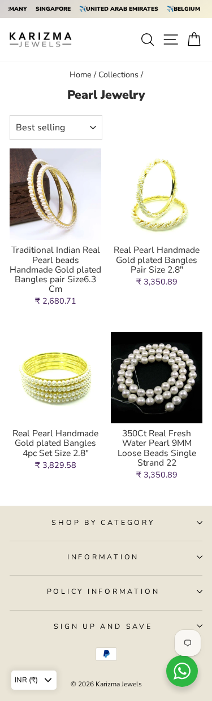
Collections (118, 74)
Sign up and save (103, 626)
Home (81, 74)
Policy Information (103, 591)
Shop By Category (102, 522)
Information (103, 557)
